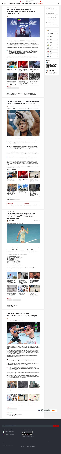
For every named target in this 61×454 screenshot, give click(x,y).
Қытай (8, 408)
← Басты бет (9, 7)
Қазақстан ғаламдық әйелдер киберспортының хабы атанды (51, 73)
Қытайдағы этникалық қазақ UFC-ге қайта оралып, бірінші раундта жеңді (14, 415)
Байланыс (27, 446)
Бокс (27, 3)
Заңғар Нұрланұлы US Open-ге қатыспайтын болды (12, 306)
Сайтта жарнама (32, 446)
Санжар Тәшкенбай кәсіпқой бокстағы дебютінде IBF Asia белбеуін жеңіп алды (52, 25)
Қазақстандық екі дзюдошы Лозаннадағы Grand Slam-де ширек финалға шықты (51, 19)
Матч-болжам (40, 3)
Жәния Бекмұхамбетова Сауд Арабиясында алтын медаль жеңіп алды (14, 94)
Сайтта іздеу (56, 425)
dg (33, 436)
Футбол (18, 3)
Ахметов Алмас (51, 62)
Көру (54, 410)
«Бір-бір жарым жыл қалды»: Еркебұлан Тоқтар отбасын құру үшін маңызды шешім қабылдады (32, 205)
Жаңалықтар (12, 3)
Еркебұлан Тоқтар (12, 199)
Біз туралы (23, 446)
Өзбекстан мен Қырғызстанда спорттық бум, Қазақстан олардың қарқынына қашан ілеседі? (51, 66)
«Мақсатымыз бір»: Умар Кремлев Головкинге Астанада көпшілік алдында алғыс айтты (51, 10)
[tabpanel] (52, 44)
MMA (31, 3)
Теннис (35, 3)
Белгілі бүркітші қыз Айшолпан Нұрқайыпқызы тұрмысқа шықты (30, 94)
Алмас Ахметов (11, 220)
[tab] (48, 30)
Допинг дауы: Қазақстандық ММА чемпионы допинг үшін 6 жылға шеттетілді (14, 205)
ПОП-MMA (17, 199)
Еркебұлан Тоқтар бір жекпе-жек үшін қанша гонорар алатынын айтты (52, 15)
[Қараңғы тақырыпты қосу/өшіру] (58, 3)
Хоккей (23, 3)
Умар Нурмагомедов (13, 408)
